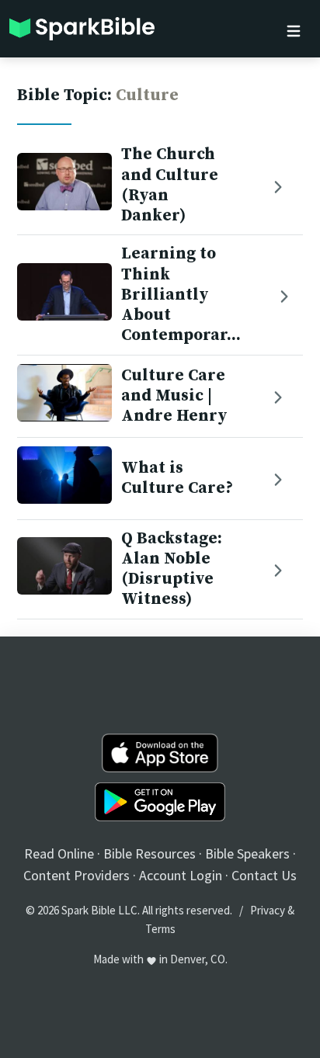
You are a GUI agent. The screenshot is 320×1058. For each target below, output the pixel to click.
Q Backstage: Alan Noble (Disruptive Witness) (171, 569)
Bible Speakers (247, 853)
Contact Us (264, 875)
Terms (160, 928)
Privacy (267, 910)
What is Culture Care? (177, 478)
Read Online (59, 853)
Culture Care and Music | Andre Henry (174, 396)
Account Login (180, 875)
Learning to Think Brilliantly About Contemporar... (181, 294)
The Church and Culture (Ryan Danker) (169, 185)
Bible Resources (149, 853)
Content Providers (76, 875)
